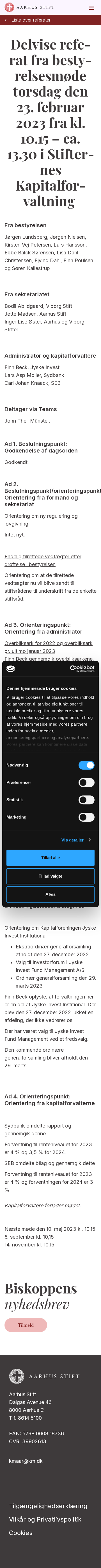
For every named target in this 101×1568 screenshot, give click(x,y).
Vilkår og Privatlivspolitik (45, 1519)
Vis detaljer (72, 840)
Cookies (21, 1532)
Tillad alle (50, 857)
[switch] (87, 782)
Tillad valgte (50, 876)
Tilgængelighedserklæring (48, 1506)
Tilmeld (26, 1325)
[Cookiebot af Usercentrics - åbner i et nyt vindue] (71, 668)
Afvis (50, 894)
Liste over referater (31, 20)
